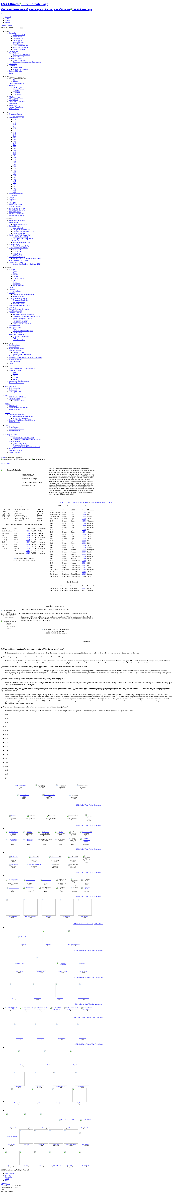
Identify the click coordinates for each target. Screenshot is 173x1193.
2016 (14, 125)
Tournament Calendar (16, 114)
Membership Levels (15, 350)
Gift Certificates (14, 347)
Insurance (12, 448)
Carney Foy (39, 1086)
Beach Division (18, 44)
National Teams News (16, 107)
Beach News (13, 103)
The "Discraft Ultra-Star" (86, 1009)
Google (7, 20)
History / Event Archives (16, 429)
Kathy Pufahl (56, 1144)
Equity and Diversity (15, 71)
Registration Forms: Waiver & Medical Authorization (25, 358)
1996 (14, 161)
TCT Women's (17, 94)
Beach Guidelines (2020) (21, 246)
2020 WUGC (17, 251)
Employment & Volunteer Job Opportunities (27, 62)
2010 (14, 136)
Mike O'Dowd (56, 1009)
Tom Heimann (26, 1009)
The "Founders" (85, 1144)
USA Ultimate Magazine (16, 83)
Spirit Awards (13, 390)
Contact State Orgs (19, 340)
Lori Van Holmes (13, 916)
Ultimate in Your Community (22, 323)
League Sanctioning (19, 302)
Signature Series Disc (15, 359)
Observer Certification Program (23, 331)
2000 (14, 154)
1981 (14, 188)
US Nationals (74, 502)
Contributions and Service (98, 502)
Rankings (12, 85)
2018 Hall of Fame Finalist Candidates (88, 849)
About (15, 271)
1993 (14, 166)
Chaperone (12, 289)
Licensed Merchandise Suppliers (19, 381)
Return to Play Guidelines (17, 220)
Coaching (12, 293)
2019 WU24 (17, 249)
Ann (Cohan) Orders (47, 1127)
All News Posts (14, 109)
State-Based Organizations (21, 47)
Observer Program (14, 399)
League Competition (19, 443)
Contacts (15, 276)
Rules (14, 329)
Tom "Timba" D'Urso (13, 1127)
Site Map (8, 1175)
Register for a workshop (20, 418)
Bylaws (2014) (17, 67)
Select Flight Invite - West (17, 210)
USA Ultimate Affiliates (20, 46)
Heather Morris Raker (67, 1127)
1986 (14, 179)
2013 (14, 130)
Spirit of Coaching (14, 388)
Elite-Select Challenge (16, 204)
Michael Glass (40, 1038)
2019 (14, 119)
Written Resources (18, 285)
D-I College (12, 197)
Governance (13, 65)
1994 (14, 165)
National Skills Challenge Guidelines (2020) (27, 258)
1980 (14, 190)
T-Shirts (15, 377)
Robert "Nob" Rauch (85, 1127)
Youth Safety (17, 291)
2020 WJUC (17, 253)
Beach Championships (16, 194)
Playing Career (64, 502)
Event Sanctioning (14, 441)
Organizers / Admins (11, 434)
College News (13, 100)
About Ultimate (14, 53)
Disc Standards (17, 332)
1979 (14, 192)
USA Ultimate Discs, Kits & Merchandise (22, 368)
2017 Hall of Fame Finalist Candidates (88, 872)
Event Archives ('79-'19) (16, 118)
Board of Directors (19, 49)
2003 (14, 148)
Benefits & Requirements (21, 336)
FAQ (14, 280)
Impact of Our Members (16, 349)
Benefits (15, 275)
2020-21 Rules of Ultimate (21, 55)
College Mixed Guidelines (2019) (23, 231)
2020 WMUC (17, 255)
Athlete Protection (18, 296)
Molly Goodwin (37, 998)
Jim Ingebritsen (41, 971)
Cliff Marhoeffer (41, 1009)
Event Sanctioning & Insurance (19, 298)
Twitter (7, 19)
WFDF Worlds (84, 502)
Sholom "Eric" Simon (71, 1144)
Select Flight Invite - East (17, 208)
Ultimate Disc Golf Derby (17, 262)
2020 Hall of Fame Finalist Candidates (88, 805)
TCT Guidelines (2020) (20, 237)
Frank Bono (19, 1086)
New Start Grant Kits (15, 311)
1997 (14, 159)
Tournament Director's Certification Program (27, 316)
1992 (14, 168)
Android (15, 82)
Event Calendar (14, 427)
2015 (14, 127)
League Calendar (18, 116)
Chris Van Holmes (83, 971)
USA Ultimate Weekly (16, 98)
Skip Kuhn (48, 916)
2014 (14, 128)
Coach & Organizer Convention (19, 309)
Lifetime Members (18, 352)
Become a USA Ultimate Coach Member (22, 420)
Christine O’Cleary (62, 971)
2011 (14, 134)
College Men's (17, 87)
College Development (20, 322)
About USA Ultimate (15, 58)
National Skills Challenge (17, 257)
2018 (14, 121)
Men (14, 372)
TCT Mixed (16, 92)
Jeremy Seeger (82, 1038)
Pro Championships (15, 212)
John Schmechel (82, 1086)
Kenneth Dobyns (12, 1009)
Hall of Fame (13, 64)
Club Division (17, 40)
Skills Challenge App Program (18, 260)
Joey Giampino (19, 971)
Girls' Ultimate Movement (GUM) (19, 305)
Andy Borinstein (74, 1064)
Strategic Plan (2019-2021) (21, 69)
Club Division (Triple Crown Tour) (20, 235)
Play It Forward (14, 356)
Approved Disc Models (16, 383)
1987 (14, 177)
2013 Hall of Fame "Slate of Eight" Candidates (88, 977)
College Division (18, 38)
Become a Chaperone (15, 450)
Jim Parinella (48, 944)
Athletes (7, 404)
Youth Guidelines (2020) (20, 224)
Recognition (17, 284)
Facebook (8, 17)
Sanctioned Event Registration (18, 407)
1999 (14, 156)
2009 (14, 137)
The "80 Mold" (85, 1165)
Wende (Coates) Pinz (72, 1009)
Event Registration (19, 278)
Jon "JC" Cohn (12, 1144)
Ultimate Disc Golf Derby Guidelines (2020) (27, 264)
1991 (14, 170)
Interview (111, 502)
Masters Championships (16, 215)
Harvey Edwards (38, 1102)
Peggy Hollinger (61, 1038)
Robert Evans (23, 1064)
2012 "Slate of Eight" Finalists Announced (88, 1004)
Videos (11, 96)
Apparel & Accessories (16, 370)
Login (11, 363)
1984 (14, 183)
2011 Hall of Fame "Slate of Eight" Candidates (88, 1017)
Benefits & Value (14, 345)
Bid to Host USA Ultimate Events (23, 314)
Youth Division (17, 36)
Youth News (13, 105)
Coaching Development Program (23, 294)
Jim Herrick (41, 1144)
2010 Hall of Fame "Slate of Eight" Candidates (88, 1044)
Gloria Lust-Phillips (60, 1086)
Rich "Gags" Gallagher (30, 916)
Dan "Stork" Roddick (56, 1165)
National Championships (16, 213)
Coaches (7, 413)
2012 (14, 132)
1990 (14, 172)
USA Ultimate (5, 1184)
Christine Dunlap (18, 1102)
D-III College (13, 195)
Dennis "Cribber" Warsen (83, 998)
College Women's (18, 89)
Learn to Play (13, 307)
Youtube (7, 22)
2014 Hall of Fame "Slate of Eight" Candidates (88, 950)
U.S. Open (12, 203)
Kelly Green (26, 1144)
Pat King (49, 1064)
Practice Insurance (18, 303)
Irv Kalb (26, 1165)
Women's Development (20, 320)
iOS (14, 80)
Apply (15, 273)
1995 (14, 163)
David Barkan (19, 1038)
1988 (14, 175)
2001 (14, 152)
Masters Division (18, 42)
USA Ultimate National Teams (18, 248)
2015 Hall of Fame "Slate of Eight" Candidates (88, 924)
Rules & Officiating (15, 327)
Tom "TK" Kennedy (41, 1165)
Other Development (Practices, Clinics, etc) (26, 447)
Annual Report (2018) (20, 60)
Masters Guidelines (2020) (21, 242)
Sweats (15, 379)
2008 (14, 139)
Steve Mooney (29, 1127)
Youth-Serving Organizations (22, 354)
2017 (14, 123)
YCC (10, 201)
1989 (14, 174)
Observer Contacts (19, 400)
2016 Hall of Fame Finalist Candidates (88, 896)
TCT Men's (16, 91)
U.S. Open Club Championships (23, 239)
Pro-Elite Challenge (15, 206)
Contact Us (12, 33)
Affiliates (12, 269)
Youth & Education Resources (22, 318)
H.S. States (12, 199)
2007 (14, 141)
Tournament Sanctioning (20, 300)
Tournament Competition (21, 445)
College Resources (19, 233)
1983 (14, 184)
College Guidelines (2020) (21, 229)
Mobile (7, 1179)
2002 (14, 150)
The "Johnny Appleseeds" (74, 944)
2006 (14, 143)
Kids (14, 375)
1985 (14, 181)
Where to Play (13, 51)
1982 (14, 186)
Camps (11, 287)
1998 (14, 157)
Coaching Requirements (16, 414)
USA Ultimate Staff (19, 35)
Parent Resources (14, 325)
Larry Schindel (70, 1165)
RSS (6, 1180)
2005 (14, 145)
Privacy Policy (9, 1173)
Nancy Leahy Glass (14, 998)
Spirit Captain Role (15, 392)
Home (3, 457)
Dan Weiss (79, 1102)
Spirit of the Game (18, 56)
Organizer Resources (15, 313)
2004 (14, 146)
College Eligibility (18, 228)
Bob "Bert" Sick (84, 916)
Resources (12, 436)
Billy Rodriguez (66, 916)
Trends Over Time (14, 361)
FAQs (11, 73)
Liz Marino (23, 944)
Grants (15, 282)
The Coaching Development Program (21, 416)
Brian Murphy (59, 1102)
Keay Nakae (60, 998)
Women (15, 374)
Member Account (6, 26)
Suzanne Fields (11, 1165)
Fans (6, 425)
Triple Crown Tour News (17, 101)
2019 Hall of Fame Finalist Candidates (88, 825)
